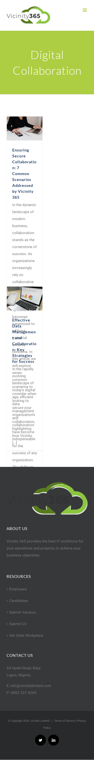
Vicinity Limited (40, 720)
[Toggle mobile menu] (85, 10)
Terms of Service (64, 720)
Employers (18, 589)
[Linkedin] (53, 740)
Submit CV (18, 624)
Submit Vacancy (22, 612)
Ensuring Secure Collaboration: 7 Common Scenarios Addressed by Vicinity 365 (24, 174)
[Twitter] (40, 740)
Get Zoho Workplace (26, 635)
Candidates (18, 600)
